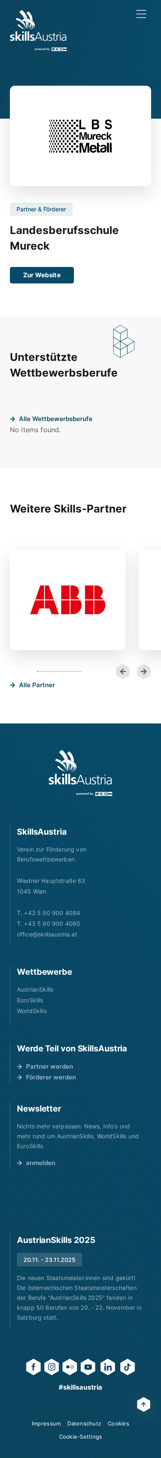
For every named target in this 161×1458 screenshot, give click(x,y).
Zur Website (42, 275)
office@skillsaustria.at (47, 934)
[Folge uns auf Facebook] (33, 1367)
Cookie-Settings (80, 1436)
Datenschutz (84, 1423)
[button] (123, 671)
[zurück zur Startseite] (38, 30)
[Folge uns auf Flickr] (70, 1367)
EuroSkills (30, 1000)
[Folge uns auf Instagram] (51, 1367)
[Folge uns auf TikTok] (127, 1367)
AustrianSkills (35, 989)
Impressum (46, 1423)
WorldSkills (32, 1010)
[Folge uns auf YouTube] (88, 1367)
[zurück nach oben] (143, 1404)
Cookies (118, 1423)
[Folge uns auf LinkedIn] (107, 1367)
